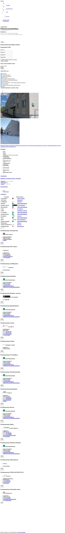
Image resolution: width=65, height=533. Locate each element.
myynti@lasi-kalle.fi (7, 333)
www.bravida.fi (6, 436)
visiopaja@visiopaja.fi (7, 256)
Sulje (17, 87)
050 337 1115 (8, 332)
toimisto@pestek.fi (7, 400)
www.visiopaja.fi (6, 257)
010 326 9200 (7, 481)
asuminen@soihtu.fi (7, 239)
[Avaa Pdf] (2, 67)
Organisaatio (3, 57)
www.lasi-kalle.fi (6, 335)
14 (7, 182)
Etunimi (2, 49)
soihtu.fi (4, 240)
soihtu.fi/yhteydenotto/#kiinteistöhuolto (11, 287)
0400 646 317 (8, 397)
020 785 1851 (8, 331)
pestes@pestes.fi (6, 482)
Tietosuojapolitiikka (21, 532)
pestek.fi (5, 401)
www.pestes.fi (6, 483)
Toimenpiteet (3, 182)
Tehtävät (3, 184)
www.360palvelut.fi (7, 500)
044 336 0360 (7, 498)
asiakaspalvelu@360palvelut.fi (9, 499)
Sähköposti (3, 54)
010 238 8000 (8, 434)
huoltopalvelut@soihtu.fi (8, 286)
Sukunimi (2, 52)
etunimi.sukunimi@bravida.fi (9, 435)
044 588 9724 (7, 255)
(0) (10, 181)
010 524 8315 (7, 284)
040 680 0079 (8, 398)
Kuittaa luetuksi (4, 26)
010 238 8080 (8, 433)
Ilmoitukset (3, 181)
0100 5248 (7, 299)
